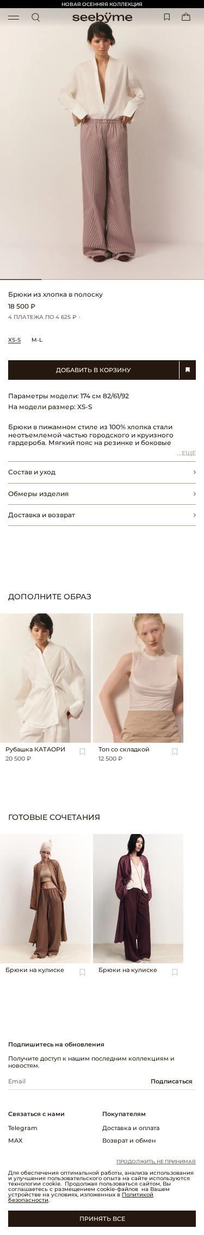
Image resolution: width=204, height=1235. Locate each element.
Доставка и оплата (130, 1128)
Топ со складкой (124, 749)
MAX (15, 1140)
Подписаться (172, 1081)
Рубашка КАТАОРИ (35, 749)
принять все (102, 1219)
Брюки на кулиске (34, 970)
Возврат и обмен (129, 1140)
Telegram (23, 1128)
